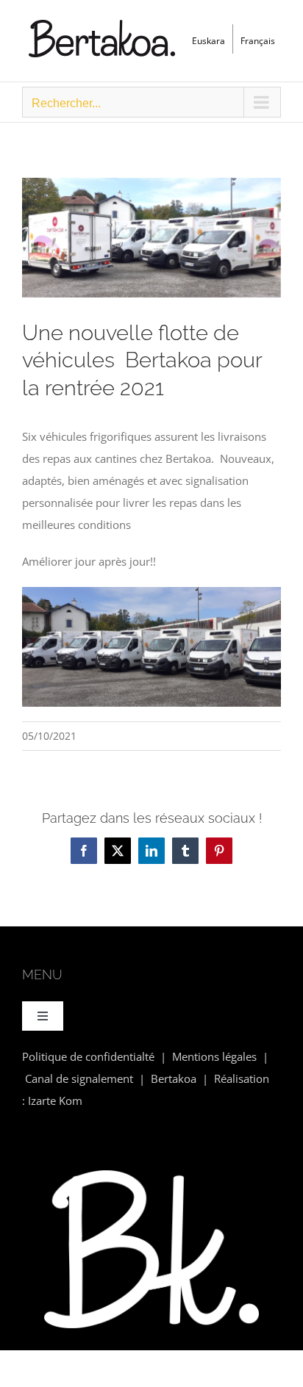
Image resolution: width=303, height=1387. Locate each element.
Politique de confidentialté (88, 1056)
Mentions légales (214, 1056)
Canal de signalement (79, 1078)
